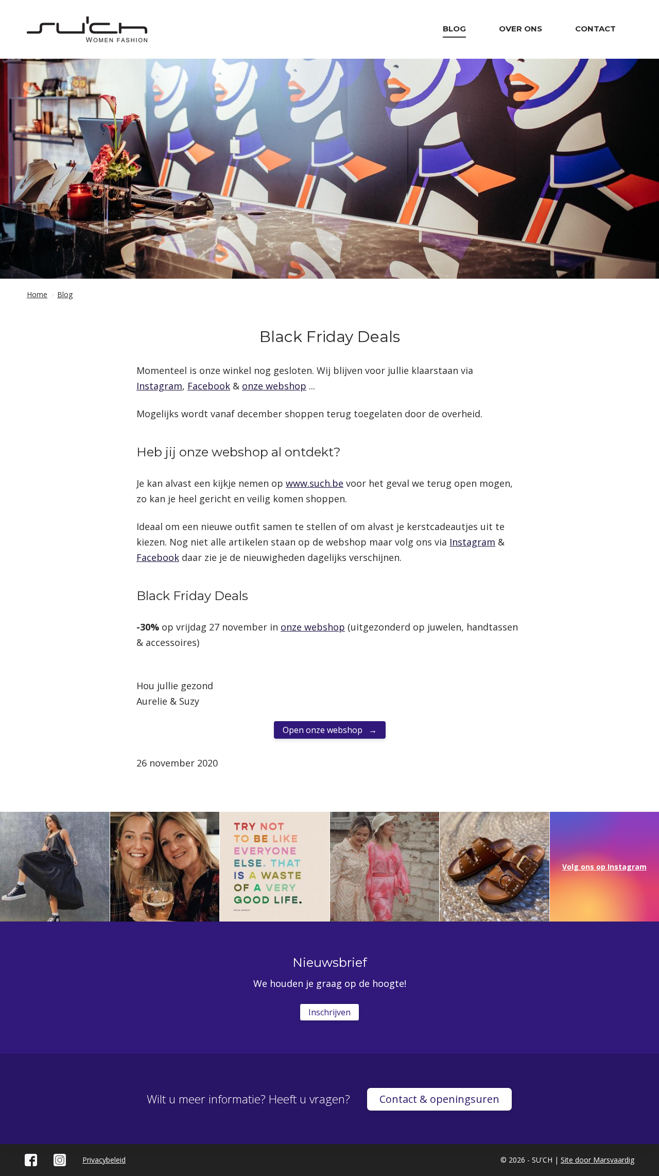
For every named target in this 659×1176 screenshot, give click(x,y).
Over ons (520, 28)
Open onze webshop (324, 730)
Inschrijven (329, 1012)
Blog (454, 28)
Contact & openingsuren (439, 1099)
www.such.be (314, 483)
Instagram (159, 386)
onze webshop (274, 386)
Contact (595, 28)
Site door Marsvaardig (597, 1160)
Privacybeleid (104, 1160)
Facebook (208, 386)
